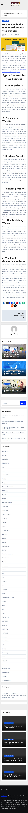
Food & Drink (5, 530)
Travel (3, 657)
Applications (5, 463)
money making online (8, 597)
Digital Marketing (7, 502)
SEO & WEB (6, 21)
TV (2, 664)
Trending (4, 660)
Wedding (4, 676)
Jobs (3, 574)
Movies (4, 601)
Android (4, 455)
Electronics (5, 510)
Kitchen (4, 581)
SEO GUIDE (5, 633)
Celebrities (5, 491)
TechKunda (4, 796)
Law (3, 585)
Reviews (4, 625)
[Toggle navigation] (2, 4)
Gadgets (4, 534)
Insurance (5, 566)
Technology (5, 653)
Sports (4, 649)
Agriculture (5, 451)
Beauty (4, 479)
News (3, 605)
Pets (3, 613)
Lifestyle (4, 589)
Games (4, 538)
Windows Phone (6, 680)
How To (4, 562)
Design (4, 498)
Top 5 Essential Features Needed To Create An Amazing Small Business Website (14, 371)
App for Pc (5, 459)
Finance (4, 526)
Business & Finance (7, 487)
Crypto (4, 494)
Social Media (5, 641)
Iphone (4, 570)
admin (8, 35)
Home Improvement (7, 554)
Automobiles (5, 475)
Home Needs (5, 558)
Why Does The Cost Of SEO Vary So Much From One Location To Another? (13, 354)
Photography (5, 617)
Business (4, 483)
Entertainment (6, 514)
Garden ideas (5, 546)
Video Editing (6, 672)
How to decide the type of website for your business (13, 28)
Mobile (3, 593)
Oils (3, 609)
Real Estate (5, 621)
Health (4, 550)
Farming (4, 518)
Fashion (4, 522)
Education (5, 506)
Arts (3, 467)
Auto (3, 471)
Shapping (4, 637)
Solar (3, 645)
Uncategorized (6, 668)
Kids (3, 577)
